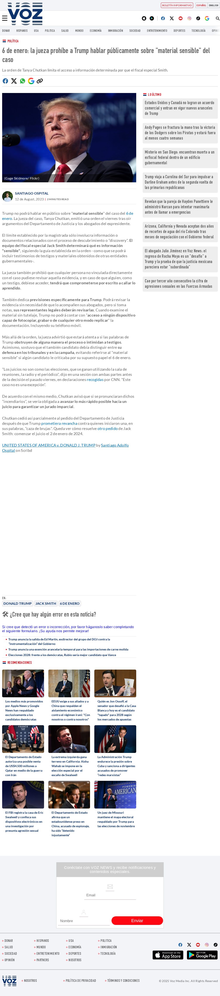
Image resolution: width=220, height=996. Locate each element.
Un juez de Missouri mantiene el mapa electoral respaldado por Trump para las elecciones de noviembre (116, 819)
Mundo (79, 31)
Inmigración (115, 31)
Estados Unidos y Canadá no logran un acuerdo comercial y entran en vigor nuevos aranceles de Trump (179, 108)
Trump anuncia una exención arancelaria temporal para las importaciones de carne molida (68, 649)
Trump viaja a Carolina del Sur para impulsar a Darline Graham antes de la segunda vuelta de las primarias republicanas (179, 182)
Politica (50, 31)
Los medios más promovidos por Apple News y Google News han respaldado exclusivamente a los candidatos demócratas (24, 710)
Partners (43, 960)
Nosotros (75, 960)
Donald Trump (17, 603)
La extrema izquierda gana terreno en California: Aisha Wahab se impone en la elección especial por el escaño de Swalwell (70, 766)
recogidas (95, 379)
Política (13, 41)
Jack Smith (45, 603)
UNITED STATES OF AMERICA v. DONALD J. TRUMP (48, 445)
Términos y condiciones (123, 981)
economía (95, 31)
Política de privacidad (81, 981)
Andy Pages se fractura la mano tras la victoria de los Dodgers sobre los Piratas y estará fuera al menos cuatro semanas (180, 133)
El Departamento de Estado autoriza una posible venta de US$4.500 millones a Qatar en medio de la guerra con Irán (23, 766)
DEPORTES (179, 31)
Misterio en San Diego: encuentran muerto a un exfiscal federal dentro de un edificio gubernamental (180, 158)
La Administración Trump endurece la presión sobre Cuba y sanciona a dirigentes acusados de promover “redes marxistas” (116, 766)
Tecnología (198, 31)
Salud (65, 31)
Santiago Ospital (32, 193)
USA (36, 31)
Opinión (10, 960)
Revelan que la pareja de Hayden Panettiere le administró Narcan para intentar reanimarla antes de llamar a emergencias (179, 207)
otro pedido (108, 428)
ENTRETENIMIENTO (157, 31)
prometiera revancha (59, 423)
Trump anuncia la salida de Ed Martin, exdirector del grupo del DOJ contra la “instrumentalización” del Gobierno (59, 641)
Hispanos (22, 31)
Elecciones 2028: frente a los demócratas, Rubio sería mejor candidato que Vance (62, 655)
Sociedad (135, 31)
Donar (6, 31)
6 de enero (70, 603)
